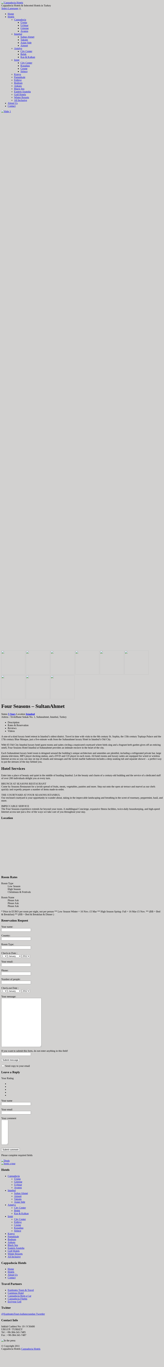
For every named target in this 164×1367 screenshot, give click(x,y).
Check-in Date (9, 953)
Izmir (16, 60)
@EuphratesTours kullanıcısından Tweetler (23, 1314)
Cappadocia (20, 19)
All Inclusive (20, 100)
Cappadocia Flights (17, 1298)
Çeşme (23, 68)
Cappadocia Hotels (30, 1348)
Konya (17, 74)
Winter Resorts (21, 97)
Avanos (24, 31)
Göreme (24, 28)
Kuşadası (25, 65)
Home (11, 13)
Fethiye (18, 80)
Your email (6, 961)
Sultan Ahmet (27, 37)
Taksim (24, 39)
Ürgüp (23, 22)
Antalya (18, 48)
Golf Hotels (20, 94)
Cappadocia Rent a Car (19, 1296)
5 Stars (12, 714)
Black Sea (19, 88)
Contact (12, 106)
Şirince (24, 71)
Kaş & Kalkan (27, 57)
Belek (23, 54)
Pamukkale (19, 77)
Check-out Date (9, 988)
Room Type (7, 944)
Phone (4, 970)
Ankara (18, 85)
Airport (24, 45)
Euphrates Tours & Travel (21, 1290)
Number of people (10, 979)
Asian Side (26, 42)
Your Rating (7, 1078)
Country (5, 935)
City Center (26, 51)
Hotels (11, 16)
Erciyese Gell (14, 1301)
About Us (13, 103)
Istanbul (18, 34)
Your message (8, 996)
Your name (6, 926)
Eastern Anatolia (22, 91)
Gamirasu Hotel (16, 1293)
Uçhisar (24, 25)
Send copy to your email (17, 1066)
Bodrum (18, 83)
